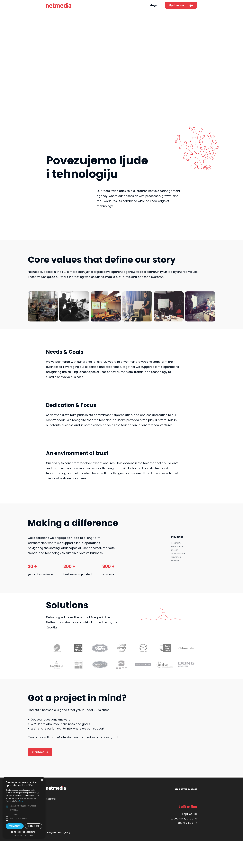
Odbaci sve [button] (33, 826)
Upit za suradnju (181, 5)
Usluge (153, 5)
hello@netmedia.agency (58, 832)
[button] (24, 832)
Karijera (51, 798)
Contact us (40, 752)
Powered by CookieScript (24, 835)
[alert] (24, 807)
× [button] (42, 780)
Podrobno (23, 801)
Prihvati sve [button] (15, 826)
